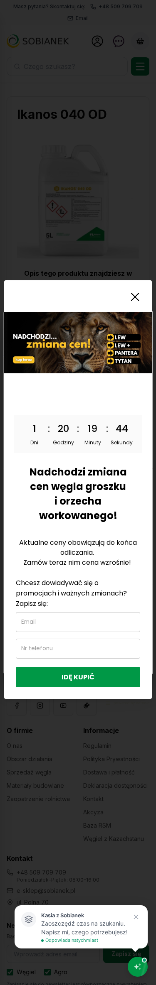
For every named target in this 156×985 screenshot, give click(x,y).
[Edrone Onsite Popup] (78, 492)
